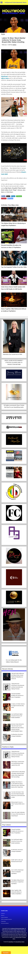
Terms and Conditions (5, 923)
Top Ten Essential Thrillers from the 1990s (14, 267)
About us (2, 915)
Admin (14, 44)
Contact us (3, 913)
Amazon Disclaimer (4, 917)
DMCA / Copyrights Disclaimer (6, 919)
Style (3, 34)
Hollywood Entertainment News (15, 2)
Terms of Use (18, 937)
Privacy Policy (3, 921)
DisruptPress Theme (20, 941)
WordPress (11, 941)
